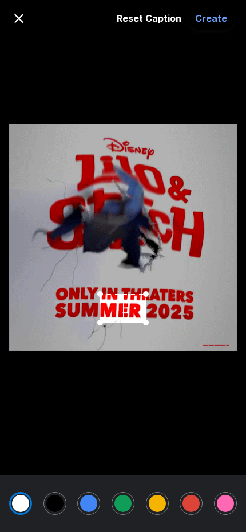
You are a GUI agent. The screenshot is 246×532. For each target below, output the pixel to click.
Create (211, 18)
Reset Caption (149, 18)
